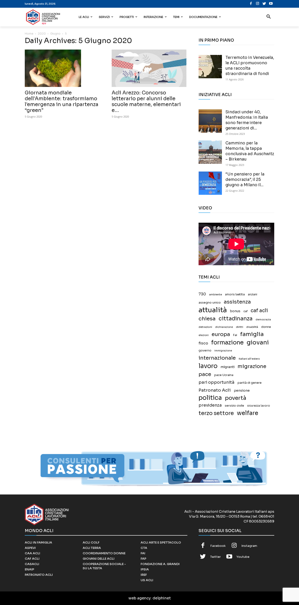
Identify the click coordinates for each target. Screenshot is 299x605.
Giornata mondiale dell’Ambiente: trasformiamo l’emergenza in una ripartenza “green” (61, 101)
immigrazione (223, 350)
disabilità (252, 327)
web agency (139, 598)
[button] (268, 17)
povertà (235, 398)
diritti (239, 327)
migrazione (252, 366)
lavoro (208, 366)
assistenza (237, 301)
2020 (42, 33)
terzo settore (216, 413)
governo (205, 350)
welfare (247, 413)
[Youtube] (270, 3)
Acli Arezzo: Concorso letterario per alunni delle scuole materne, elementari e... (146, 101)
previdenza (210, 405)
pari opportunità (217, 382)
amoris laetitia (235, 294)
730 (202, 294)
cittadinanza (236, 318)
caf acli (259, 310)
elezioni (204, 335)
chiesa (207, 318)
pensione (242, 391)
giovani (258, 342)
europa (221, 334)
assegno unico (210, 302)
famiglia (252, 334)
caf (245, 311)
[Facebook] (251, 3)
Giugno (55, 33)
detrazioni (205, 327)
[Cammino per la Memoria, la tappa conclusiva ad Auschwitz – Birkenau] (210, 152)
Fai (235, 335)
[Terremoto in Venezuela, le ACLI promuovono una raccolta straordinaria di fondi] (210, 66)
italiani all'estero (249, 358)
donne (266, 327)
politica (210, 397)
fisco (203, 343)
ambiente (215, 294)
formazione (227, 342)
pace (205, 374)
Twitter (215, 557)
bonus (235, 311)
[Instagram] (257, 3)
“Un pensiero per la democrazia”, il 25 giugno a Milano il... (244, 179)
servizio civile (234, 406)
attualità (213, 310)
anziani (252, 294)
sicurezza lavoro (258, 405)
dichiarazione (224, 327)
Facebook (218, 546)
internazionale (217, 357)
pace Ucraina (223, 375)
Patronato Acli (215, 390)
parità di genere (250, 383)
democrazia (263, 319)
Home (29, 33)
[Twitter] (264, 3)
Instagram (249, 546)
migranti (228, 367)
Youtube (242, 557)
